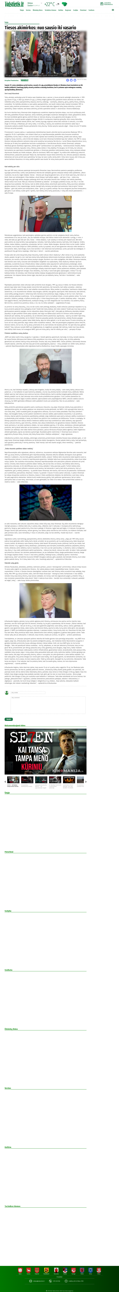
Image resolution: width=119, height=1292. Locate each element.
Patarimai (83, 10)
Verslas (28, 10)
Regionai (68, 10)
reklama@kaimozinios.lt (38, 1281)
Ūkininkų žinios (38, 10)
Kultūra (60, 10)
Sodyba (75, 10)
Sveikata (91, 10)
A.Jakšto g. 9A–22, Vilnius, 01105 (76, 1281)
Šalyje (22, 10)
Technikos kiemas (50, 10)
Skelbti (8, 719)
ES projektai (59, 1277)
